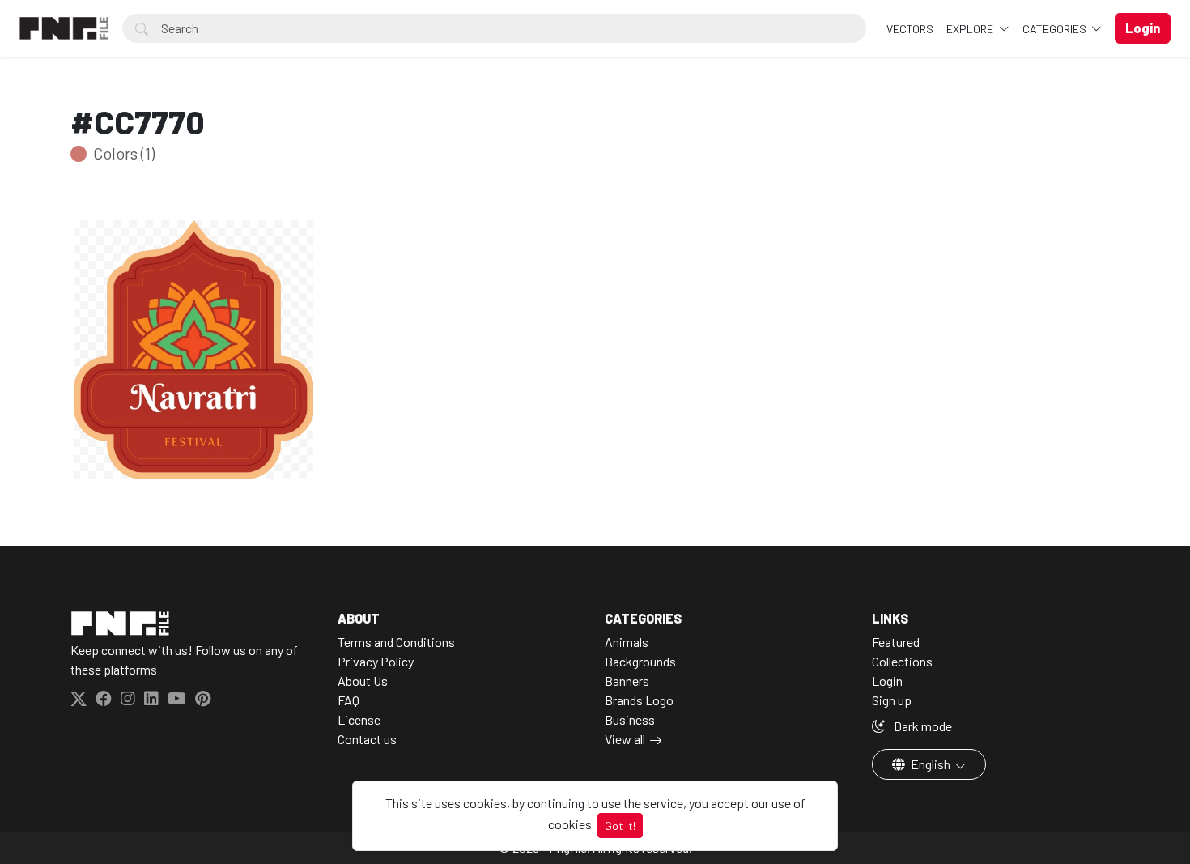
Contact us (367, 739)
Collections (902, 661)
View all (625, 739)
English (930, 764)
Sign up (892, 700)
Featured (896, 641)
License (359, 719)
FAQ (348, 700)
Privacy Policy (376, 661)
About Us (363, 680)
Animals (626, 641)
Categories (1055, 29)
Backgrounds (640, 661)
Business (630, 719)
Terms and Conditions (396, 641)
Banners (627, 680)
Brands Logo (639, 700)
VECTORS (909, 29)
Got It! (620, 825)
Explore (971, 29)
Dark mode (921, 726)
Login (887, 680)
